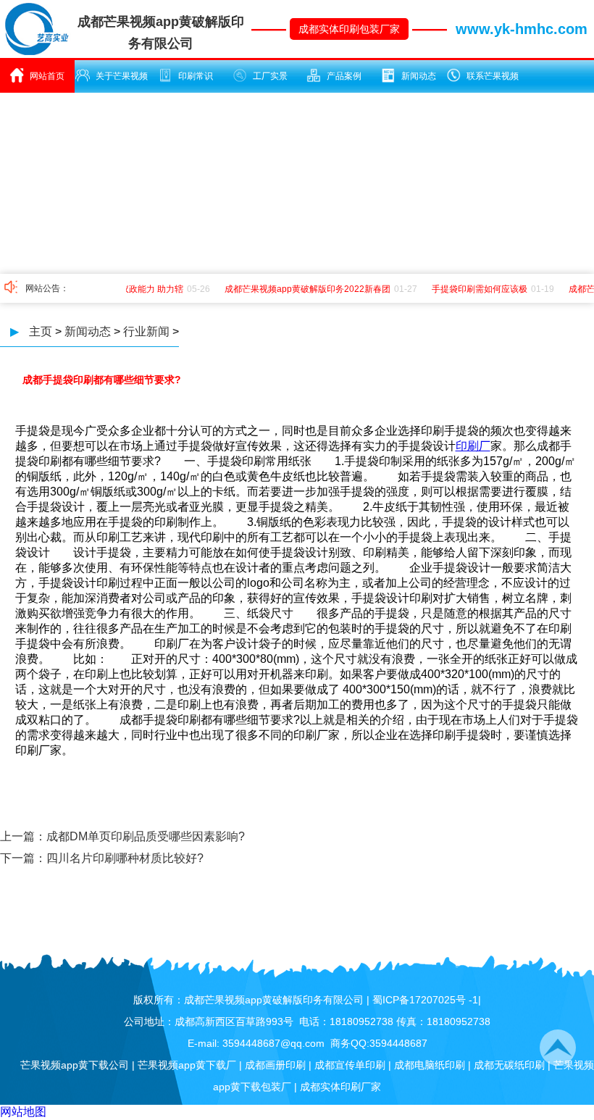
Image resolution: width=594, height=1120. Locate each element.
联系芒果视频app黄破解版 (488, 82)
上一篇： (23, 836)
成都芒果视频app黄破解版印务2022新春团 (303, 289)
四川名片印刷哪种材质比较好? (125, 858)
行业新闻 (146, 331)
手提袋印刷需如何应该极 (475, 289)
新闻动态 (418, 76)
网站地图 (23, 1112)
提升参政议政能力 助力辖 (130, 289)
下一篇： (23, 858)
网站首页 (47, 76)
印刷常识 (195, 76)
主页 (40, 331)
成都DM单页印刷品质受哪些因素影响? (145, 836)
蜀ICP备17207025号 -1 (425, 1000)
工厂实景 (270, 76)
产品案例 (344, 76)
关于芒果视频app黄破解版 (117, 82)
